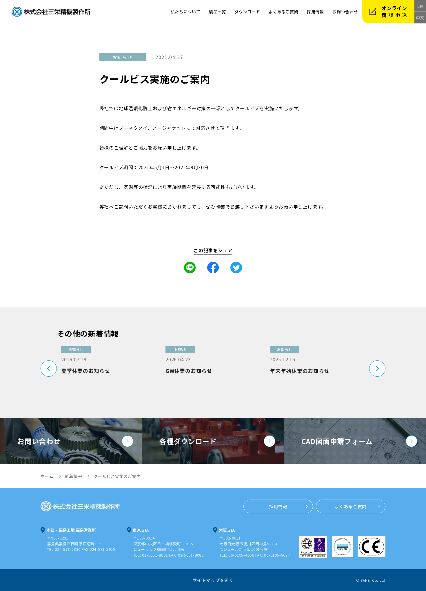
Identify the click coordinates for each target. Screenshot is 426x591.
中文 (420, 18)
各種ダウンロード (188, 441)
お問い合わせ (39, 441)
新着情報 (73, 476)
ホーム (47, 476)
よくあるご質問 (283, 12)
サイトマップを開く (213, 580)
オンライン (395, 11)
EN (420, 6)
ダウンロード (247, 12)
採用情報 (315, 12)
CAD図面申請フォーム (337, 441)
